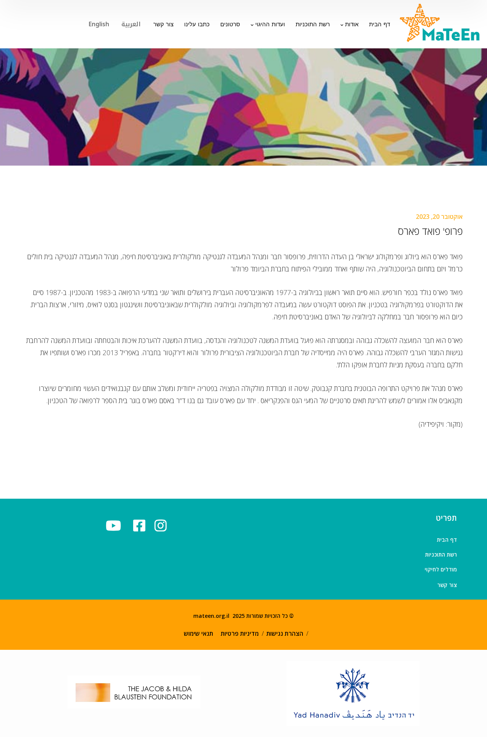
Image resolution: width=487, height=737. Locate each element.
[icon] (141, 525)
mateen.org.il (211, 615)
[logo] (440, 23)
